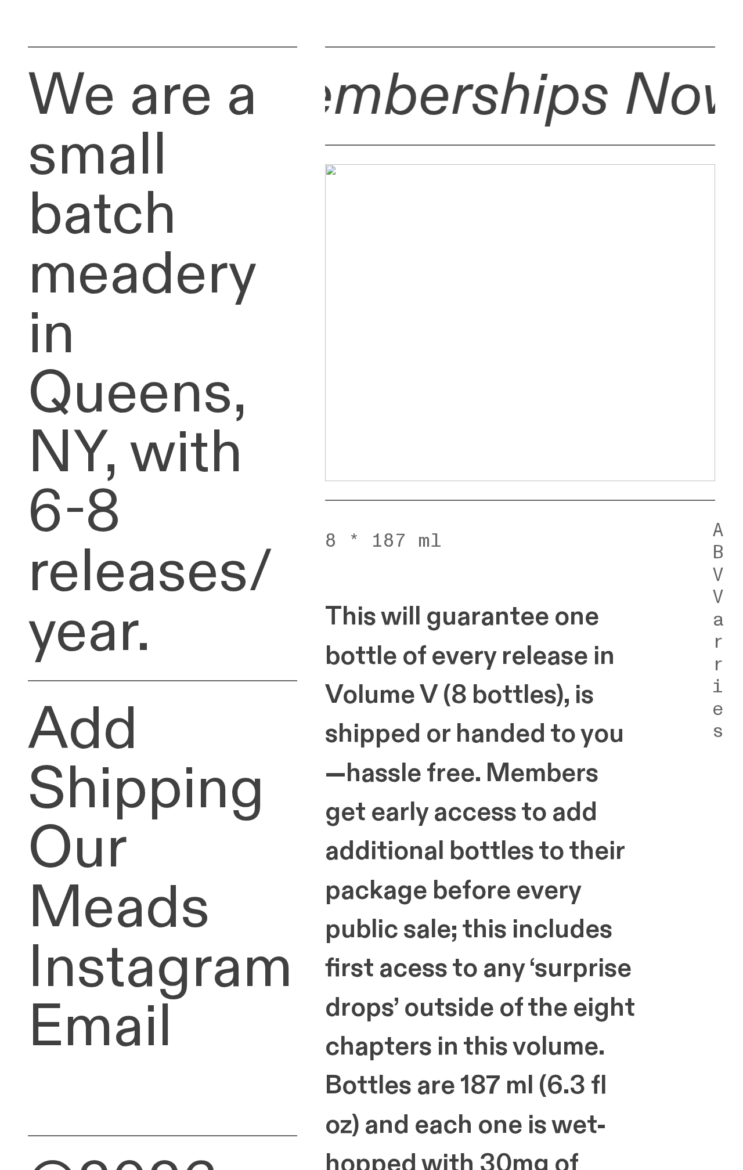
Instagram (160, 968)
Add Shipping (146, 759)
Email (100, 1027)
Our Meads (119, 878)
